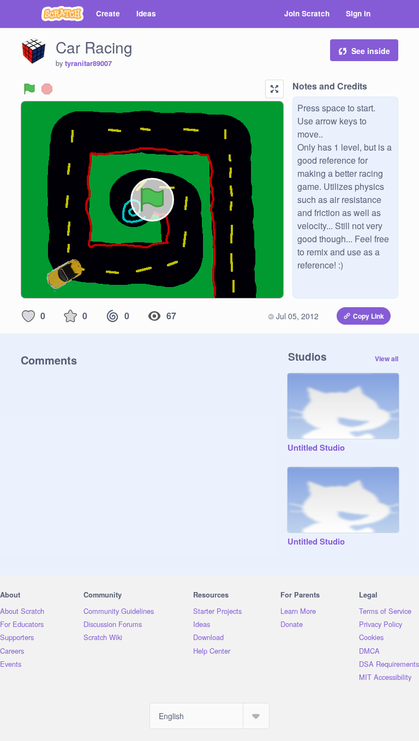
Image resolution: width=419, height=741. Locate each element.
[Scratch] (62, 13)
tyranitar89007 (88, 63)
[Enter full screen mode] (274, 89)
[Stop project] (47, 89)
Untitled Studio (316, 448)
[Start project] (29, 89)
